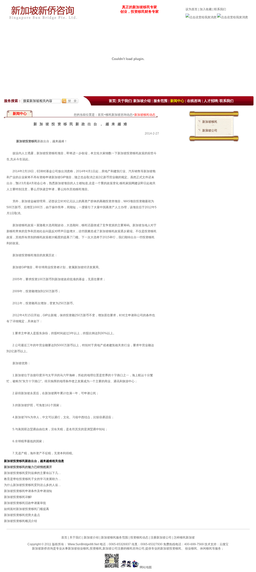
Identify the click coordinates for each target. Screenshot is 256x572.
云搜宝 (224, 544)
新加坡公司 (209, 130)
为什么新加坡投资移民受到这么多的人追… (32, 485)
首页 (112, 101)
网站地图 (146, 567)
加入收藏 (206, 9)
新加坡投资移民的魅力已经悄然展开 (28, 467)
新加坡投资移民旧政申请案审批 (25, 503)
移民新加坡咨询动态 (119, 114)
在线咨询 (194, 101)
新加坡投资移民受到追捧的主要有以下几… (32, 473)
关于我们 (125, 101)
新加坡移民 (209, 122)
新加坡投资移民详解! (18, 497)
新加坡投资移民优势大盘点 (22, 515)
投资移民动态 (139, 537)
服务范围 (161, 101)
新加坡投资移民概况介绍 (20, 521)
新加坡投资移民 (26, 141)
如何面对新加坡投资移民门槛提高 (26, 509)
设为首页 (192, 9)
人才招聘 (211, 101)
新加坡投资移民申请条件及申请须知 (28, 491)
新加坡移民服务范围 (114, 537)
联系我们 (220, 9)
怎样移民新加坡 (184, 537)
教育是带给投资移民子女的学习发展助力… (32, 479)
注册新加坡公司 (161, 537)
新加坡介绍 (142, 101)
